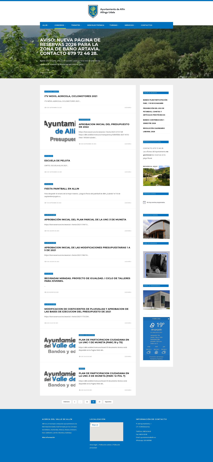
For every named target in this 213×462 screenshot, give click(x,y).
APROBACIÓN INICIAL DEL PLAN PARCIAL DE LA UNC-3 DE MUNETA (85, 219)
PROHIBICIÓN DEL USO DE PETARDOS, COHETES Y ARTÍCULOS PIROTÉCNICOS (154, 111)
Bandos (55, 91)
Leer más (97, 73)
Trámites (75, 25)
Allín (44, 25)
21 (87, 402)
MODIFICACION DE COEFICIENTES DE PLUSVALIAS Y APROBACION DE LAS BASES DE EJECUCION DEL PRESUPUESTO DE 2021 (86, 310)
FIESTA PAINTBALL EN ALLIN (61, 188)
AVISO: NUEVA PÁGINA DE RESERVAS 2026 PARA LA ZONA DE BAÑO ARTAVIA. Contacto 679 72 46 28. (70, 47)
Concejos (59, 25)
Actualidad (48, 91)
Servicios (129, 25)
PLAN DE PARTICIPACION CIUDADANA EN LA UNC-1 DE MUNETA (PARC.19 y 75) (104, 341)
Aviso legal (93, 445)
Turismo (113, 25)
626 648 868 (147, 440)
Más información (48, 437)
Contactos (146, 25)
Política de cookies (105, 445)
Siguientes (108, 402)
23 (99, 402)
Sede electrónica (95, 25)
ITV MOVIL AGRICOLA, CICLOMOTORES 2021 (70, 96)
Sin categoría (89, 335)
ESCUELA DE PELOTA (57, 160)
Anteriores (66, 402)
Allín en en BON (84, 119)
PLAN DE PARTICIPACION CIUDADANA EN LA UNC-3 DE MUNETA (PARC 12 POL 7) (104, 374)
